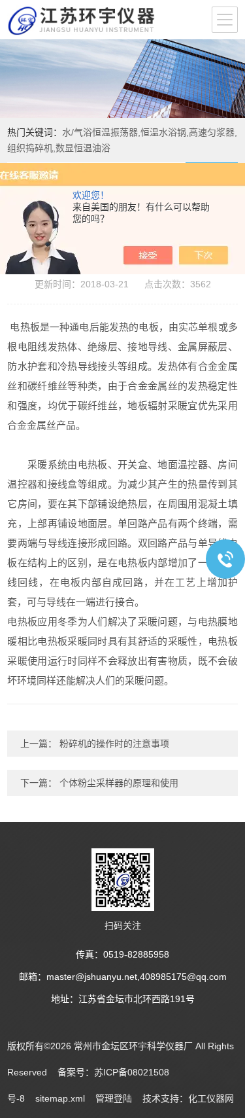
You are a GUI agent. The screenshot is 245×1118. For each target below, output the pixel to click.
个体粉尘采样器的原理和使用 (117, 783)
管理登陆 (113, 1098)
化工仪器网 (211, 1098)
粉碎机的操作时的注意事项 (113, 743)
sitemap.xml (60, 1098)
